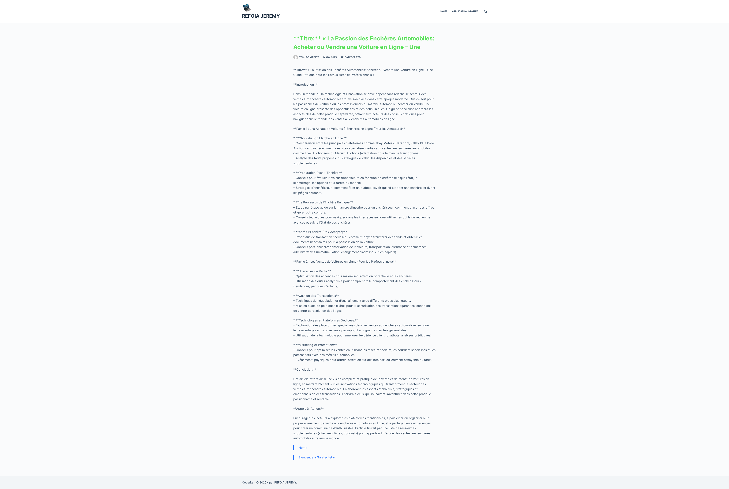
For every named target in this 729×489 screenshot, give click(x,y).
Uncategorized (351, 57)
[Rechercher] (485, 11)
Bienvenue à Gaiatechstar (317, 457)
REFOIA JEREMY (261, 16)
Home (443, 11)
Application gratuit (465, 11)
